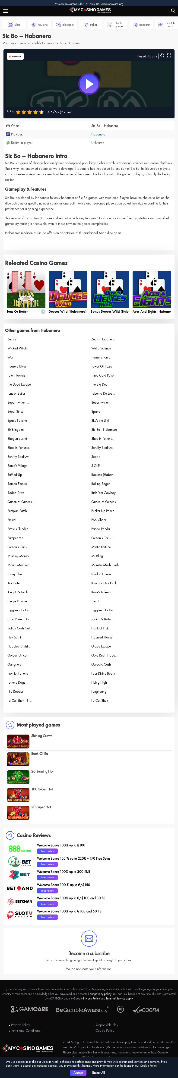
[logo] (89, 9)
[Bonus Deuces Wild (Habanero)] (110, 289)
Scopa (95, 456)
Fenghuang (98, 691)
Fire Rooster (15, 691)
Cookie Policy (104, 1030)
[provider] (15, 55)
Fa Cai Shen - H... (19, 700)
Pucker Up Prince (102, 511)
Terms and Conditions (25, 1030)
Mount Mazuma (18, 565)
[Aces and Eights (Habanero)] (152, 289)
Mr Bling (97, 556)
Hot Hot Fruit (99, 628)
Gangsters (14, 664)
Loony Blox (14, 574)
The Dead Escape (19, 384)
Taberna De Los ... (103, 393)
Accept (78, 1072)
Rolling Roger (100, 483)
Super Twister (100, 402)
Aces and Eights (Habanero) (154, 311)
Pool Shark (98, 520)
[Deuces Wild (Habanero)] (68, 289)
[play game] (89, 84)
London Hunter (101, 574)
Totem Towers (16, 375)
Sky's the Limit (100, 420)
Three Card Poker (102, 375)
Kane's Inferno (101, 592)
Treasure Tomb (100, 357)
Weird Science (101, 348)
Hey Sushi (14, 637)
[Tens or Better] (26, 289)
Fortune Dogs (16, 682)
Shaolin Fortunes (18, 447)
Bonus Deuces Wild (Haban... (113, 311)
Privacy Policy (91, 998)
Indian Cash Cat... (19, 628)
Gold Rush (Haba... (104, 655)
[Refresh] (161, 55)
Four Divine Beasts (103, 673)
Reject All (98, 1072)
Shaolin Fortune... (102, 438)
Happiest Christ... (18, 646)
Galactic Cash (101, 664)
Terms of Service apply (119, 998)
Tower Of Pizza (101, 366)
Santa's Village (17, 465)
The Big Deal (99, 384)
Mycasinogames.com (16, 43)
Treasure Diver (16, 366)
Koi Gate (13, 583)
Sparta (95, 411)
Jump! (95, 601)
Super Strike (15, 411)
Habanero (98, 134)
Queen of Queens (103, 502)
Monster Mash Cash (105, 565)
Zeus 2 (12, 339)
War (10, 357)
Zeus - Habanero (102, 339)
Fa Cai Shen (99, 700)
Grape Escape (101, 646)
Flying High (99, 682)
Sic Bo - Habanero (104, 429)
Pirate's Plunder (17, 529)
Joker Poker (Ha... (19, 619)
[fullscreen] (168, 55)
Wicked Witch (17, 348)
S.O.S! (95, 465)
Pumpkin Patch (17, 511)
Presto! (11, 520)
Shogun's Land (17, 438)
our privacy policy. (101, 994)
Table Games (43, 43)
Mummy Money (18, 556)
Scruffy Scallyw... (102, 447)
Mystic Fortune (101, 547)
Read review (47, 851)
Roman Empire (17, 483)
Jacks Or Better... (102, 619)
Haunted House (101, 637)
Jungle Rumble (17, 601)
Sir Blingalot (15, 429)
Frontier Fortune (17, 673)
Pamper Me (15, 538)
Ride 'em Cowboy (103, 492)
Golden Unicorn (18, 655)
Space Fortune (17, 420)
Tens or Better (17, 311)
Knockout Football (103, 583)
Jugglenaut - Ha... (19, 610)
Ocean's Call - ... (102, 538)
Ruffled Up (14, 474)
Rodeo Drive (15, 492)
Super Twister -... (18, 402)
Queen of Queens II (21, 502)
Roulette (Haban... (103, 474)
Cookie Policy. (148, 1065)
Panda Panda (100, 529)
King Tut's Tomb (17, 592)
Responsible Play (106, 1025)
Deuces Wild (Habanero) (67, 311)
